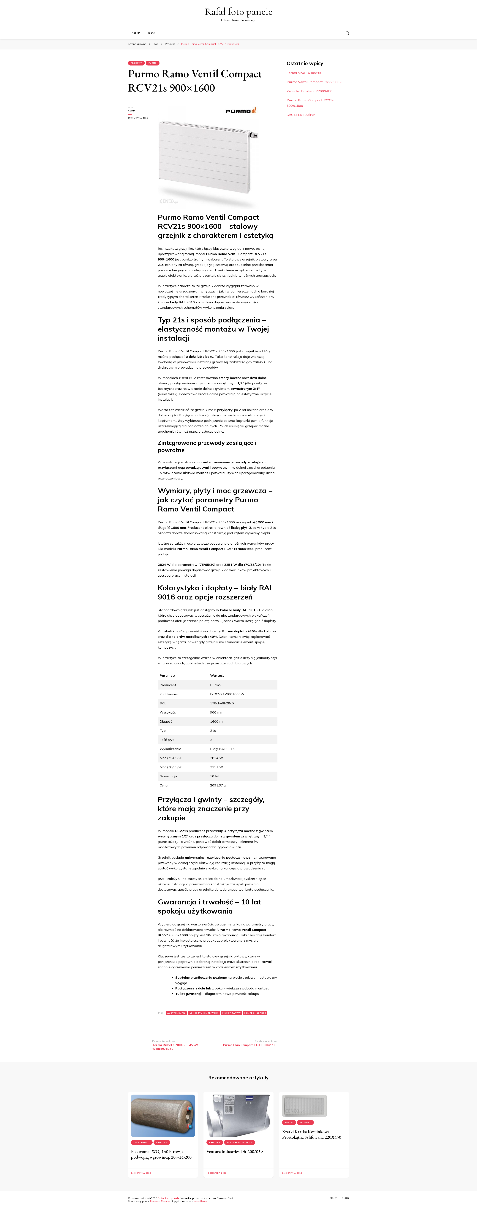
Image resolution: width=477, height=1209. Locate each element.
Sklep (136, 33)
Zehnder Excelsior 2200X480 (309, 91)
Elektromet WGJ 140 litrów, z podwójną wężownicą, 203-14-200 (161, 1154)
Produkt (136, 63)
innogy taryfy (231, 1013)
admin (132, 111)
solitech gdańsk (255, 1013)
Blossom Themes (160, 1201)
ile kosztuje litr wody (204, 1013)
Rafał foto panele (238, 11)
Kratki (289, 1122)
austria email (176, 1013)
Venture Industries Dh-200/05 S (234, 1151)
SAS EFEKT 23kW (301, 115)
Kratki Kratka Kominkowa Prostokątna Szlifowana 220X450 (311, 1134)
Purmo (153, 63)
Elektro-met (142, 1142)
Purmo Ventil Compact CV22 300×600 (317, 82)
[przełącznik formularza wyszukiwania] (347, 33)
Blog (151, 33)
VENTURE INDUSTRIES (239, 1142)
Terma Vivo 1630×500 (304, 73)
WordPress (200, 1201)
